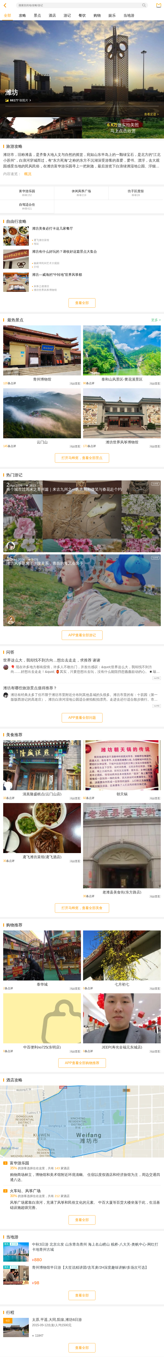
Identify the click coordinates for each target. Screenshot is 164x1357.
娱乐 (112, 15)
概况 (27, 174)
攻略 (22, 15)
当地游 (128, 15)
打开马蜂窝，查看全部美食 (82, 908)
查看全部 (82, 303)
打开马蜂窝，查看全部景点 (82, 458)
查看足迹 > (151, 114)
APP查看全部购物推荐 (82, 1063)
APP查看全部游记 (82, 635)
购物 (97, 15)
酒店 (52, 15)
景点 (37, 15)
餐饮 (82, 15)
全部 (7, 15)
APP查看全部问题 (82, 717)
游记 (67, 15)
